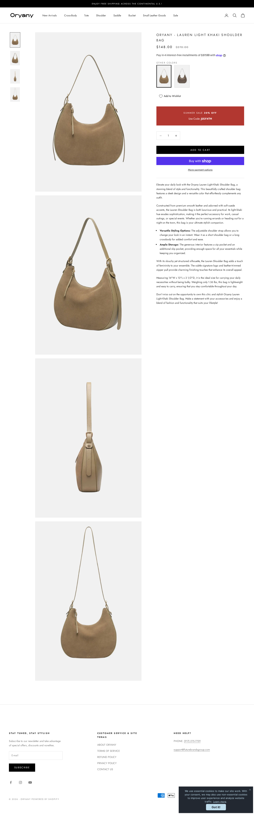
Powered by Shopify (45, 799)
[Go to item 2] (15, 58)
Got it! (216, 807)
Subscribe (22, 767)
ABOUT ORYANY (106, 745)
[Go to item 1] (15, 40)
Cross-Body (70, 15)
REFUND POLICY (106, 757)
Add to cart (200, 150)
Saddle (117, 15)
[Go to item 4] (15, 94)
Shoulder (101, 15)
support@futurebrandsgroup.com (192, 749)
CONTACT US (105, 769)
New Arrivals (49, 15)
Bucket (132, 15)
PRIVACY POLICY (107, 763)
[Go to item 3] (15, 76)
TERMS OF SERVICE (108, 751)
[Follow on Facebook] (11, 782)
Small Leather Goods (154, 15)
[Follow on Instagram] (20, 782)
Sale (175, 15)
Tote (86, 15)
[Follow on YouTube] (30, 782)
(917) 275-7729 (192, 741)
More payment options (200, 170)
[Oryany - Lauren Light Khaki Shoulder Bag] (163, 76)
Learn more (219, 801)
